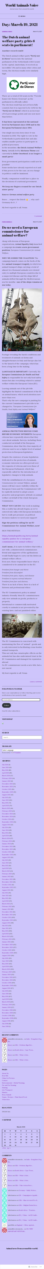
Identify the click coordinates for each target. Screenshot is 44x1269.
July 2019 (5, 991)
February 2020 (7, 972)
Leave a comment (36, 682)
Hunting (5, 1088)
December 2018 (7, 1010)
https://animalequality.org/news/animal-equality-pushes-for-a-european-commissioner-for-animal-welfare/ (20, 539)
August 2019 (6, 988)
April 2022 (5, 901)
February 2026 (7, 778)
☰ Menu (22, 16)
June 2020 (5, 961)
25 (21, 1142)
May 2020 (5, 964)
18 (21, 1140)
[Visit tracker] (3, 723)
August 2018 (6, 1021)
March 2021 (6, 936)
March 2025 (6, 808)
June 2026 (5, 767)
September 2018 (7, 1018)
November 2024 (7, 816)
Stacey (10, 1045)
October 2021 (6, 917)
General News (7, 31)
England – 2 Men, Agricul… (26, 1225)
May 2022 (5, 898)
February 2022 (7, 906)
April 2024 (5, 836)
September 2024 (7, 822)
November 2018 (7, 1013)
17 (15, 1140)
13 (31, 1137)
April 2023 (5, 868)
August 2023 (6, 857)
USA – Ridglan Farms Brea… (28, 1205)
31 (15, 1145)
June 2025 (5, 800)
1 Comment (38, 216)
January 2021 (6, 942)
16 (10, 1140)
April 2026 (5, 773)
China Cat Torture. (8, 1078)
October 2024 (6, 819)
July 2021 (5, 925)
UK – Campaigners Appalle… (28, 1195)
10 (15, 1137)
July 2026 (5, 765)
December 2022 (7, 879)
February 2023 (7, 874)
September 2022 (7, 887)
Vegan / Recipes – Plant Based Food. (14, 1097)
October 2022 (6, 885)
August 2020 (6, 955)
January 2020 (6, 974)
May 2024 (5, 833)
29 (5, 1145)
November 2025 (7, 786)
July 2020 (5, 958)
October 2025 (6, 789)
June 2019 (5, 994)
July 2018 (5, 1024)
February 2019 (7, 1005)
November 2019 (7, 980)
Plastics (4, 1092)
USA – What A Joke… (22, 1055)
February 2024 (7, 841)
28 (37, 1142)
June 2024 (5, 830)
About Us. (5, 1073)
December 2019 (7, 977)
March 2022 (6, 904)
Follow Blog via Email (12, 689)
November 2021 (7, 915)
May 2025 (5, 803)
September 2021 (7, 920)
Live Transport (7, 1090)
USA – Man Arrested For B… (28, 1200)
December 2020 (7, 945)
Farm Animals (7, 222)
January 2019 (6, 1007)
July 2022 (5, 893)
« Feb (4, 1148)
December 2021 (7, 912)
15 (5, 1140)
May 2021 (5, 931)
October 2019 (6, 983)
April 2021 (5, 934)
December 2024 (7, 814)
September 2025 (7, 792)
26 (26, 1142)
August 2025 (6, 795)
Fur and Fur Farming (9, 1085)
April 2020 (5, 966)
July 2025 (5, 797)
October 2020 (6, 950)
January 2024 (6, 844)
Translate (17, 753)
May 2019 (5, 996)
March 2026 (6, 776)
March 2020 (6, 969)
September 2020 (7, 953)
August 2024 (6, 825)
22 (5, 1142)
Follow (6, 705)
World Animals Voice (21, 5)
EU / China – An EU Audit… (28, 1215)
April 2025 (5, 805)
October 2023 (6, 852)
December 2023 (7, 846)
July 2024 (5, 827)
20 (32, 1140)
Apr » (9, 1148)
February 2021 (7, 939)
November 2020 (7, 947)
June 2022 (5, 895)
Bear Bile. (5, 1076)
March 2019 (6, 1002)
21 (37, 1140)
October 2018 (6, 1015)
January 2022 (6, 909)
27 (32, 1142)
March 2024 (6, 838)
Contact (4, 1080)
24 (15, 1142)
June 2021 (5, 928)
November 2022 (7, 882)
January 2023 (6, 876)
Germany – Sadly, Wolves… (28, 1190)
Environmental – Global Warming (13, 1083)
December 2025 (7, 784)
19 (26, 1140)
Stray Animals (6, 1095)
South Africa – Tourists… (27, 1210)
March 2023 (6, 871)
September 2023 (7, 855)
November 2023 (7, 849)
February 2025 (7, 811)
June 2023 (5, 863)
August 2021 (6, 923)
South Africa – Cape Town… (24, 1050)
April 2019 (5, 999)
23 (10, 1142)
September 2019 (7, 985)
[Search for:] (22, 737)
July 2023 (5, 860)
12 (26, 1137)
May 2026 (5, 770)
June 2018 (5, 1026)
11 (21, 1137)
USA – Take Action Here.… (24, 1185)
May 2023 (5, 865)
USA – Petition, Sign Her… (24, 1045)
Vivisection (6, 1099)
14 (37, 1137)
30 (10, 1145)
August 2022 (6, 890)
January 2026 (6, 781)
